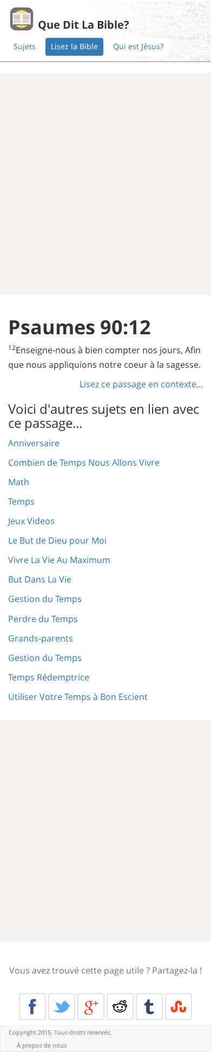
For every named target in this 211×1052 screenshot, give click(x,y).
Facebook (32, 1006)
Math (18, 482)
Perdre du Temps (43, 619)
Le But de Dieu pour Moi (57, 540)
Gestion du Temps (45, 599)
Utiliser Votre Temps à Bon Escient (78, 697)
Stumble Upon (178, 1006)
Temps (21, 501)
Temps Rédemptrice (48, 677)
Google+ (90, 1006)
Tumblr (149, 1006)
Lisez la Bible (74, 46)
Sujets (25, 46)
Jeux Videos (31, 521)
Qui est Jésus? (138, 46)
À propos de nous (42, 1045)
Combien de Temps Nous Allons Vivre (84, 462)
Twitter (61, 1006)
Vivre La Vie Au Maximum (59, 560)
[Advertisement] (105, 183)
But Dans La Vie (39, 579)
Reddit (120, 1006)
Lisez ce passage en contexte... (141, 384)
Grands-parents (40, 638)
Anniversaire (34, 443)
